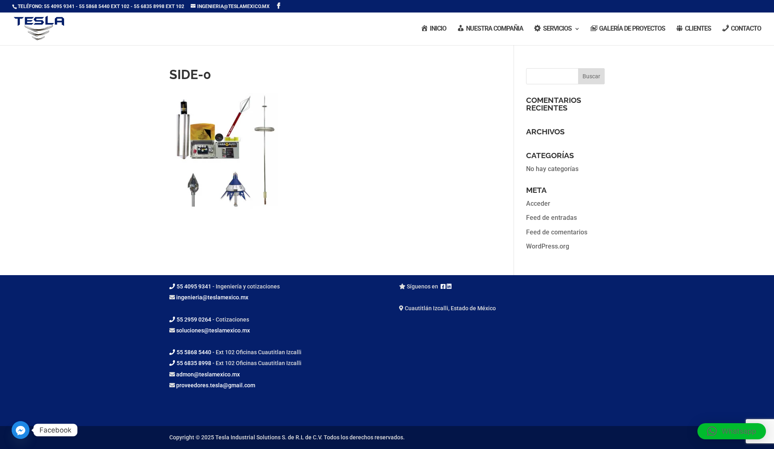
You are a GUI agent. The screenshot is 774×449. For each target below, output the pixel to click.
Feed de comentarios (556, 232)
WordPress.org (547, 246)
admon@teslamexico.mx (208, 374)
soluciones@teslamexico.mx (213, 330)
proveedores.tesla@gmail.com (215, 385)
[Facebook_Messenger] (20, 430)
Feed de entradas (551, 217)
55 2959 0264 (194, 319)
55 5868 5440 (194, 352)
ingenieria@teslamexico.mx (212, 297)
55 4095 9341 (194, 286)
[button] (731, 431)
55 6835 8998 (194, 363)
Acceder (538, 203)
